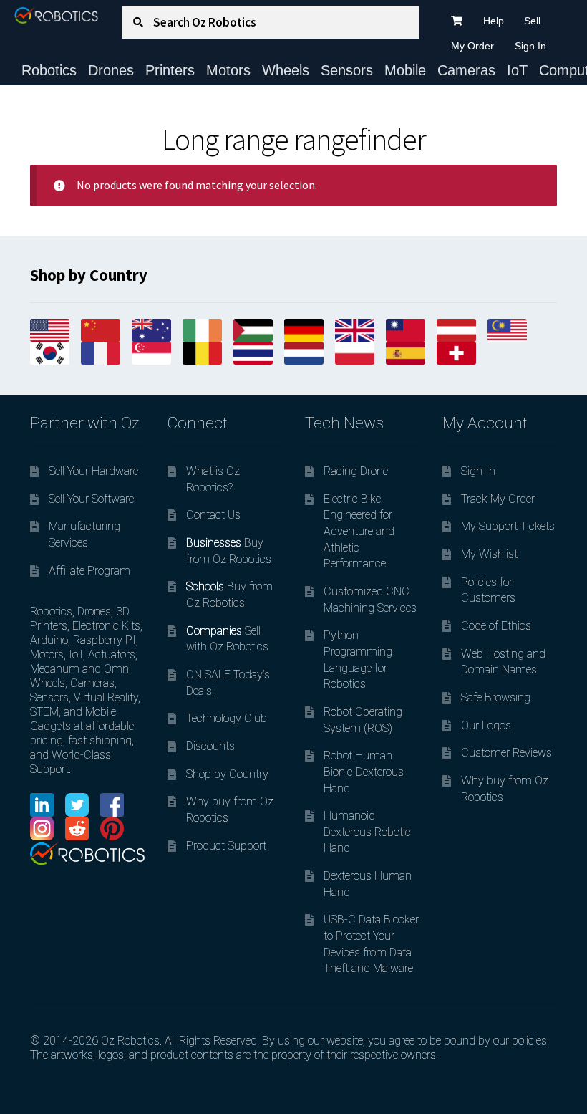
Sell (532, 21)
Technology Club (226, 718)
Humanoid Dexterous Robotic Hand (367, 832)
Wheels (285, 70)
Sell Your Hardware (93, 471)
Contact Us (213, 515)
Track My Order (498, 499)
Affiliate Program (89, 570)
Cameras (466, 70)
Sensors (347, 70)
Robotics (49, 70)
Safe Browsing (495, 697)
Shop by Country (227, 774)
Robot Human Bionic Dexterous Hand (364, 771)
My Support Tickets (508, 526)
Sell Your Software (91, 499)
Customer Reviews (506, 752)
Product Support (226, 846)
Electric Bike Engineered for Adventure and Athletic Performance (359, 531)
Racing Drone (356, 471)
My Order (472, 46)
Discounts (210, 746)
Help (493, 21)
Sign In (530, 46)
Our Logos (486, 725)
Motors (228, 70)
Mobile (405, 70)
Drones (111, 70)
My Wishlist (489, 554)
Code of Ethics (496, 626)
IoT (517, 70)
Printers (170, 70)
